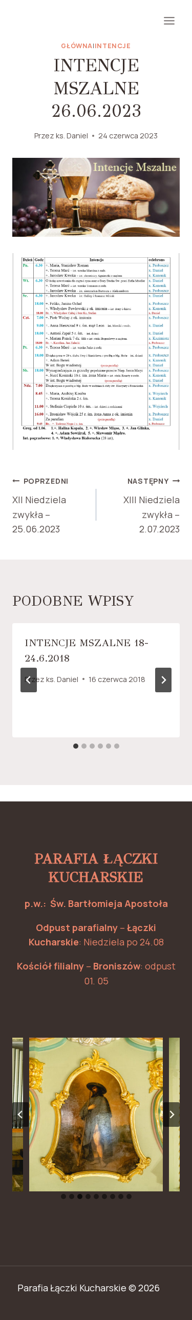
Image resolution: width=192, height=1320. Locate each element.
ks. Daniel (72, 135)
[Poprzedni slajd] (20, 1114)
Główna (77, 46)
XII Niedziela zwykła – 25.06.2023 (40, 505)
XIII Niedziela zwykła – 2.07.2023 (151, 505)
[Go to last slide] (28, 680)
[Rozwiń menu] (169, 20)
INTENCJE (113, 46)
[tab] (75, 746)
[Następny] (163, 680)
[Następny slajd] (171, 1114)
